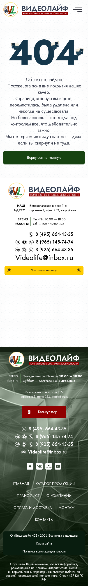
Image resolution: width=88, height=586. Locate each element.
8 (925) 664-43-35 (54, 249)
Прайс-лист (28, 495)
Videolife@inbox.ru (44, 257)
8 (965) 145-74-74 (54, 242)
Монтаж (66, 507)
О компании (59, 495)
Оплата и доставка (33, 507)
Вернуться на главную (44, 157)
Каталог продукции (55, 483)
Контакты (44, 519)
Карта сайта (44, 543)
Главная (21, 483)
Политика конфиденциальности (44, 551)
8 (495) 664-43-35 (54, 234)
